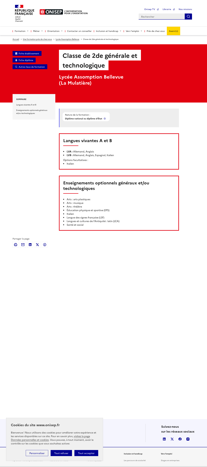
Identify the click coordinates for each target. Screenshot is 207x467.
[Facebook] (45, 245)
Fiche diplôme (26, 60)
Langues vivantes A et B (26, 104)
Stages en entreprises (170, 460)
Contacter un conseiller (79, 30)
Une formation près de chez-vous (37, 39)
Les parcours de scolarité (135, 460)
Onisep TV (150, 9)
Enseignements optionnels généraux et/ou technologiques (31, 111)
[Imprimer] (16, 245)
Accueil (16, 39)
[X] (37, 245)
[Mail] (23, 245)
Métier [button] (36, 30)
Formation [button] (20, 30)
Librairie (167, 9)
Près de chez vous (156, 30)
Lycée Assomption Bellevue (67, 39)
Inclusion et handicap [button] (107, 30)
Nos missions (185, 9)
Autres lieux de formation (32, 66)
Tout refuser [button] (61, 453)
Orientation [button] (53, 30)
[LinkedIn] (30, 245)
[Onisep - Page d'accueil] (51, 12)
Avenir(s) (173, 30)
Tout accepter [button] (86, 453)
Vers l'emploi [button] (132, 30)
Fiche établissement (29, 53)
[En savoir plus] (105, 118)
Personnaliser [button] (37, 453)
